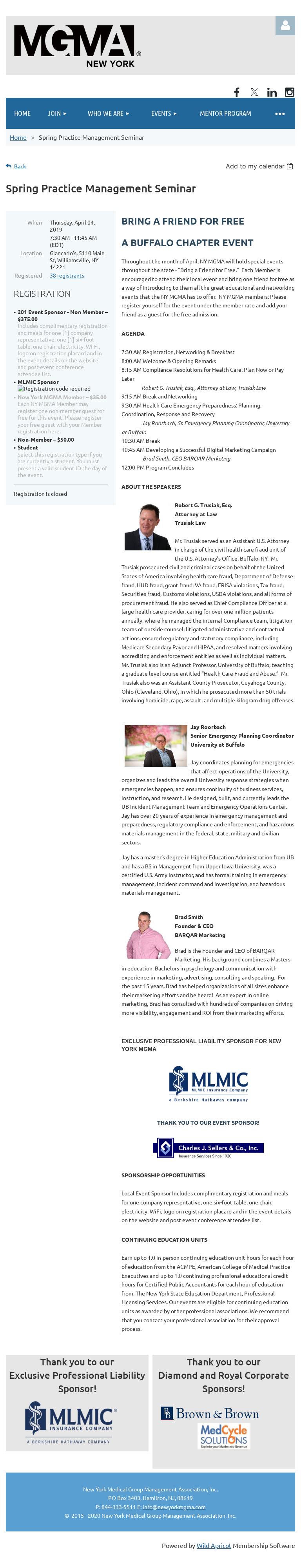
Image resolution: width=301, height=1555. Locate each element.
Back (20, 166)
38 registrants (67, 275)
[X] (254, 92)
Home (18, 137)
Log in (285, 25)
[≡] (279, 113)
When (34, 222)
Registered (28, 275)
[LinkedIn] (272, 92)
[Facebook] (236, 92)
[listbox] (260, 166)
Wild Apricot (214, 1545)
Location (31, 252)
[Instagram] (289, 92)
